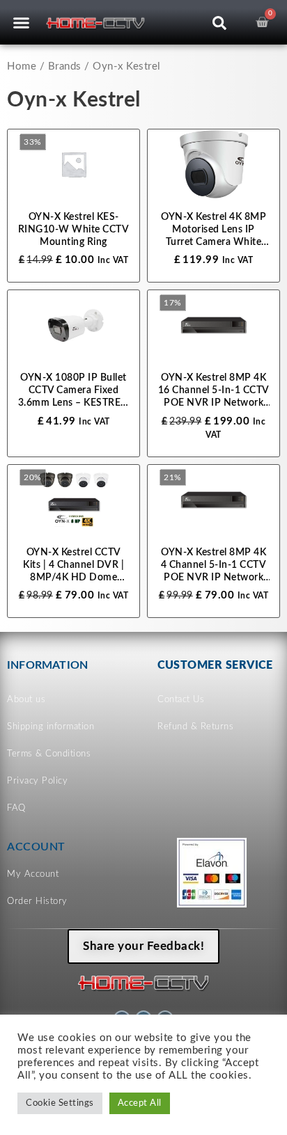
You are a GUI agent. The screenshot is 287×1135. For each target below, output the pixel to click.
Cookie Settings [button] (60, 1103)
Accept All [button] (140, 1103)
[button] (21, 22)
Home (21, 66)
